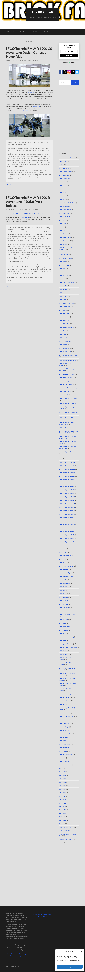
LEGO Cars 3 (62, 220)
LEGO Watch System (65, 744)
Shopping (61, 824)
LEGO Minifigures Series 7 (66, 531)
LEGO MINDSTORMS (65, 391)
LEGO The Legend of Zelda (66, 716)
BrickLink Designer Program (67, 157)
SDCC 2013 (62, 775)
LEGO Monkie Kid (64, 569)
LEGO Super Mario (64, 701)
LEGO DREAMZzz (64, 265)
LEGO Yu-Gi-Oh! (64, 761)
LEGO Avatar (62, 185)
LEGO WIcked (63, 751)
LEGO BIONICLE (64, 189)
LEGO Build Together (65, 216)
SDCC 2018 (62, 792)
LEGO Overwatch (64, 607)
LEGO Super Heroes (64, 697)
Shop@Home (22, 111)
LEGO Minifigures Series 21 (67, 500)
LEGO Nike (62, 590)
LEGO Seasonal (63, 630)
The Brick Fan (42, 12)
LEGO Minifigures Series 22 (67, 503)
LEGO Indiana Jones (65, 341)
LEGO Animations (64, 175)
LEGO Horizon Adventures (66, 327)
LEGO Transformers (64, 730)
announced (31, 92)
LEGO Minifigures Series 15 (67, 479)
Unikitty (61, 842)
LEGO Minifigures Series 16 (67, 483)
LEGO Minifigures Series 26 (67, 517)
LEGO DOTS (62, 261)
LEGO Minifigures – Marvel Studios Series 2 (67, 423)
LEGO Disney (63, 244)
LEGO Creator (63, 234)
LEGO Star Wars (63, 654)
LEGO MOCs (62, 562)
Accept (69, 967)
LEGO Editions (63, 272)
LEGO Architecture (64, 178)
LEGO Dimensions (64, 241)
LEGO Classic (63, 230)
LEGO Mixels (62, 559)
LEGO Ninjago (63, 593)
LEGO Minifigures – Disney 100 (68, 403)
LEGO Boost (62, 199)
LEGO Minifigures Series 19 (67, 493)
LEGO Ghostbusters (65, 313)
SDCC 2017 (62, 789)
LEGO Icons (62, 334)
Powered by (65, 62)
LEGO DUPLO (63, 268)
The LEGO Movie (64, 830)
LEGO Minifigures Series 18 (67, 490)
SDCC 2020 (62, 799)
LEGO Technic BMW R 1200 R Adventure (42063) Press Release (28, 202)
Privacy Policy (47, 914)
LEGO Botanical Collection (66, 203)
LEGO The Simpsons (65, 723)
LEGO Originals (63, 604)
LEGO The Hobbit (64, 713)
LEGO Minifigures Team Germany (68, 542)
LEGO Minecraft (63, 395)
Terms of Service (37, 914)
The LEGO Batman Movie (66, 827)
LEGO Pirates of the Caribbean (68, 614)
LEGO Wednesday (64, 747)
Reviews (34, 31)
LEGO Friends (63, 296)
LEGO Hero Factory (64, 320)
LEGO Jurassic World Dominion (68, 355)
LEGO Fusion (63, 299)
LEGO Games (63, 310)
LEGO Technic (63, 704)
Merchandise (44, 31)
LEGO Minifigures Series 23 (67, 507)
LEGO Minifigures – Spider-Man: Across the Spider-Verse (68, 432)
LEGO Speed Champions (66, 644)
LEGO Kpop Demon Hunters (67, 374)
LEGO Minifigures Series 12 (67, 469)
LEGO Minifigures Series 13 (67, 472)
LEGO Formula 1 (63, 289)
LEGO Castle (62, 223)
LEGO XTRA (62, 758)
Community (62, 161)
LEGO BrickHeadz (64, 213)
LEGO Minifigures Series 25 (67, 514)
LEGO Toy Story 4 (64, 727)
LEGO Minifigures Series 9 (66, 538)
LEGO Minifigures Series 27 (67, 521)
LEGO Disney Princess (65, 258)
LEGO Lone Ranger (64, 381)
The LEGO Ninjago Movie (66, 839)
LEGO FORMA (63, 286)
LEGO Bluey (62, 192)
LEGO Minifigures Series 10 (67, 462)
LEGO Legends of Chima (66, 377)
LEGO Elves (62, 279)
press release (25, 217)
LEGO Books (62, 196)
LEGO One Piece (63, 600)
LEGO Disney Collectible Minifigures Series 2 (66, 253)
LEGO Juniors (63, 344)
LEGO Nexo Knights (64, 583)
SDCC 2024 (62, 813)
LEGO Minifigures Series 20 (67, 497)
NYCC (61, 768)
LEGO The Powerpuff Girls (66, 720)
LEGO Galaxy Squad (64, 306)
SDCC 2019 (62, 796)
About (15, 31)
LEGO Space (62, 640)
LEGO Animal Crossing (65, 171)
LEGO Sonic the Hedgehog (66, 637)
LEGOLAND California (65, 765)
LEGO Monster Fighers (65, 573)
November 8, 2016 (11, 209)
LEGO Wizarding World (65, 754)
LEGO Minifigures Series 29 (67, 528)
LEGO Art (62, 182)
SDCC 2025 (62, 817)
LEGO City (62, 227)
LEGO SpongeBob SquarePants (68, 647)
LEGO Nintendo (63, 597)
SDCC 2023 (62, 810)
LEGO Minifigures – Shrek (66, 427)
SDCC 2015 (62, 782)
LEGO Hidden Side (64, 324)
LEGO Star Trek (63, 650)
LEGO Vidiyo (62, 740)
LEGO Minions (63, 552)
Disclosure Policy (42, 916)
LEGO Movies (63, 580)
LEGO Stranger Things (65, 694)
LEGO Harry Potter (64, 317)
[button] (82, 951)
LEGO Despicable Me (65, 237)
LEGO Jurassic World (65, 351)
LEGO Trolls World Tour (66, 734)
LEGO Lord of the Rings (65, 384)
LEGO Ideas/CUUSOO (65, 337)
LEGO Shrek (62, 633)
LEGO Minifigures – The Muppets (68, 452)
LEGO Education (63, 275)
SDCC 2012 (62, 772)
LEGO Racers (62, 623)
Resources (23, 31)
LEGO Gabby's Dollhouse (66, 303)
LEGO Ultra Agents (64, 737)
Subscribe (69, 55)
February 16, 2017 (12, 60)
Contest (61, 164)
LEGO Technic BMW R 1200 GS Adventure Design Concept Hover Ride (29, 53)
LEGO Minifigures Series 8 (66, 535)
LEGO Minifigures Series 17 (67, 486)
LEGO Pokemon (63, 619)
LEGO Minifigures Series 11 (67, 465)
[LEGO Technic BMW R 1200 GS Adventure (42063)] (29, 214)
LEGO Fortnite (63, 292)
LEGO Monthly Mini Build (66, 576)
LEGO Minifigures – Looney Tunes (68, 412)
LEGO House (62, 331)
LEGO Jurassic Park (64, 348)
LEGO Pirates (63, 611)
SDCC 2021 (62, 803)
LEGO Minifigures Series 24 (67, 510)
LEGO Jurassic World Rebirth (67, 360)
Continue (10, 185)
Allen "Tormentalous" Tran (29, 60)
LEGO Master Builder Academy (68, 388)
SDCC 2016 (62, 785)
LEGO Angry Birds (64, 168)
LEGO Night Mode (64, 586)
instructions (36, 107)
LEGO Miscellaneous (65, 555)
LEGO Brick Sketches (65, 209)
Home (8, 31)
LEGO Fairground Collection (67, 282)
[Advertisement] (69, 120)
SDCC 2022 (62, 806)
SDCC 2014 (62, 778)
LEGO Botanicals (64, 206)
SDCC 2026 (62, 820)
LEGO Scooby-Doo (64, 626)
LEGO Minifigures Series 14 (67, 476)
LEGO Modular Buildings (66, 566)
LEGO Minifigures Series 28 (67, 524)
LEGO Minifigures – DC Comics (68, 398)
